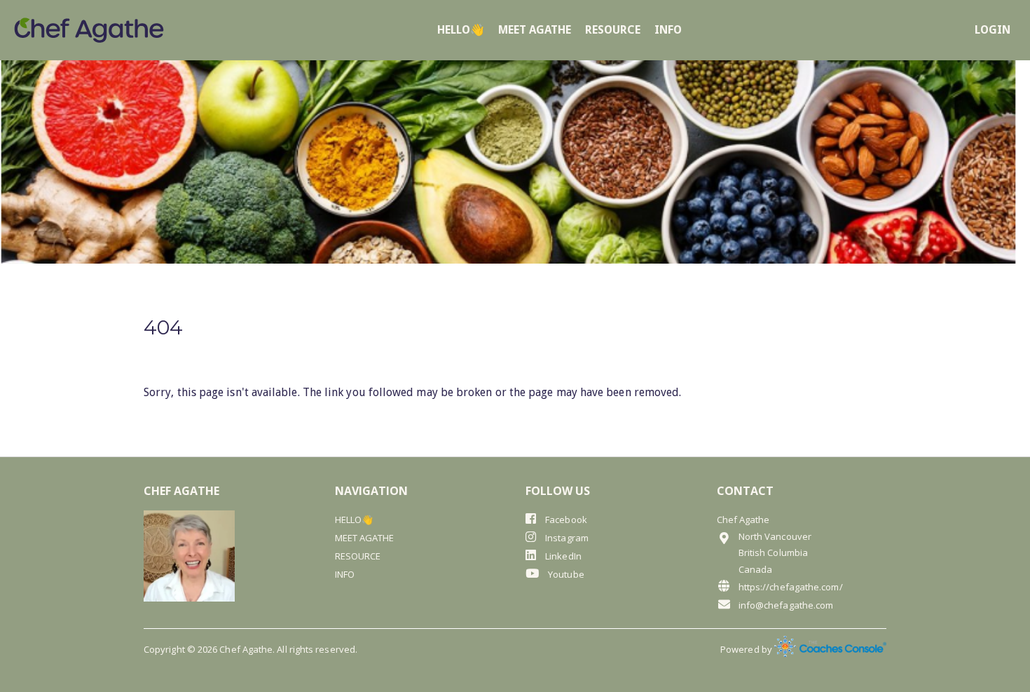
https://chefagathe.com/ (791, 587)
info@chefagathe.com (786, 605)
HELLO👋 (460, 30)
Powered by (747, 649)
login (992, 30)
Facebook (565, 519)
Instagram (566, 537)
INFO (668, 30)
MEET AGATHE (534, 30)
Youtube (565, 574)
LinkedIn (562, 556)
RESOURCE (612, 30)
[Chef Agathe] (89, 30)
